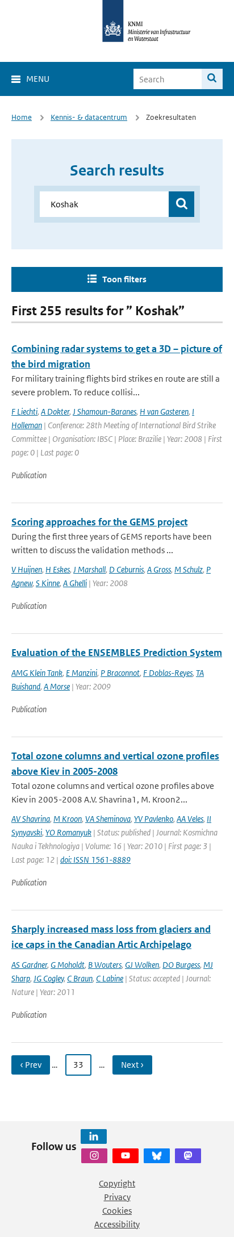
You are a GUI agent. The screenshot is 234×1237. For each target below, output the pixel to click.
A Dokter (55, 411)
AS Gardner (29, 964)
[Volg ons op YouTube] (125, 1155)
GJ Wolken (142, 964)
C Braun (80, 978)
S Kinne (48, 583)
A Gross (159, 569)
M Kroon (67, 818)
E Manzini (81, 672)
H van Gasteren (164, 411)
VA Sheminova (108, 818)
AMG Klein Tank (36, 672)
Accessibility (117, 1224)
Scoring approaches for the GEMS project (99, 522)
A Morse (57, 686)
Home (21, 117)
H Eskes (57, 569)
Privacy (117, 1197)
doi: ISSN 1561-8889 (95, 859)
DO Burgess (181, 964)
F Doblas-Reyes (168, 672)
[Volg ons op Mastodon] (188, 1155)
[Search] (212, 79)
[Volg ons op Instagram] (94, 1155)
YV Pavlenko (153, 818)
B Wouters (105, 964)
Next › (132, 1064)
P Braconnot (120, 672)
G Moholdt (68, 964)
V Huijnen (26, 569)
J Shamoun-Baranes (104, 411)
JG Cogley (49, 978)
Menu (37, 78)
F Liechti (24, 411)
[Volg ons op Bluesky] (156, 1155)
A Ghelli (75, 583)
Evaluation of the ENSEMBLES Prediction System (116, 652)
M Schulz (188, 569)
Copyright (117, 1183)
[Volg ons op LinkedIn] (93, 1136)
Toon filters (124, 279)
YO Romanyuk (68, 832)
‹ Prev (30, 1064)
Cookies (117, 1210)
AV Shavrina (30, 818)
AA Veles (190, 818)
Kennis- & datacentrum (89, 117)
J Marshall (89, 569)
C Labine (109, 978)
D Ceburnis (126, 569)
